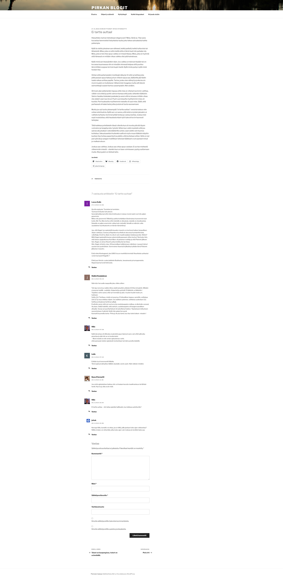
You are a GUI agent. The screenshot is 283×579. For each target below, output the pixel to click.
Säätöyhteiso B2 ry (109, 574)
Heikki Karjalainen (99, 276)
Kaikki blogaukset (137, 14)
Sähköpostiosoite (100, 495)
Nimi (94, 484)
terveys (98, 179)
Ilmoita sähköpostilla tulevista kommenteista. (110, 521)
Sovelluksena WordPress (126, 574)
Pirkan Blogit (110, 7)
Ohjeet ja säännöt (107, 14)
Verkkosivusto (98, 507)
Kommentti (97, 454)
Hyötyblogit (122, 14)
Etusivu (94, 14)
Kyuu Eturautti (120, 29)
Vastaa (94, 267)
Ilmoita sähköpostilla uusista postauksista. (109, 529)
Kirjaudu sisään (153, 14)
